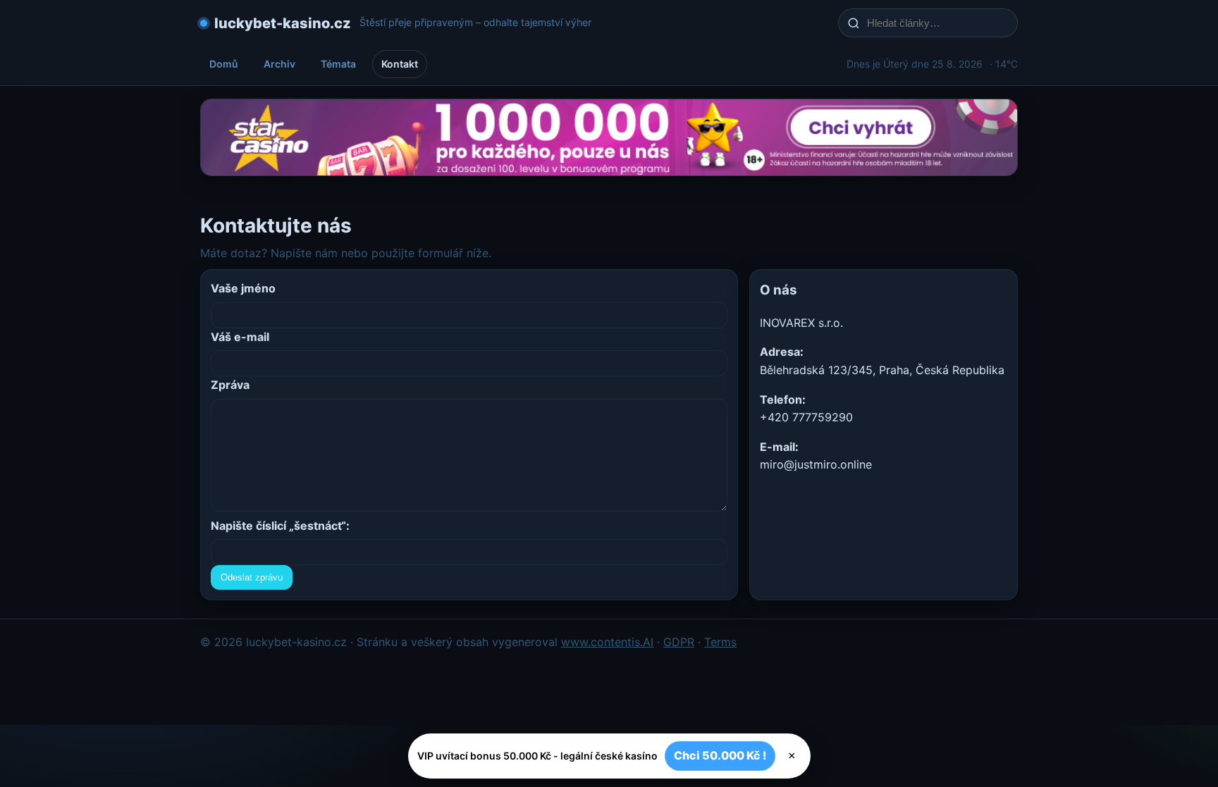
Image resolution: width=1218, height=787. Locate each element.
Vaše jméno (243, 288)
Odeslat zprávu (252, 577)
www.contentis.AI (607, 642)
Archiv (279, 64)
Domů (223, 64)
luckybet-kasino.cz (282, 23)
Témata (338, 64)
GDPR (678, 642)
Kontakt (399, 64)
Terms (720, 642)
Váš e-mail (240, 337)
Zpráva (230, 385)
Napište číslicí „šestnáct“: (280, 526)
